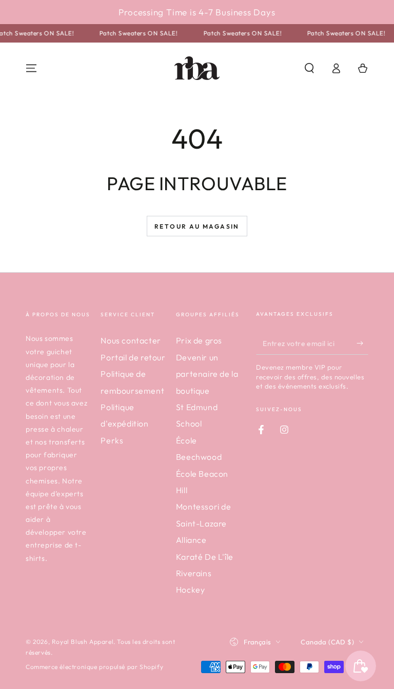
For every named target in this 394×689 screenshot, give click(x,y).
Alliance (191, 540)
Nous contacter (131, 340)
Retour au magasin (197, 226)
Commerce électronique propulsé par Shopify (94, 667)
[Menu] (31, 68)
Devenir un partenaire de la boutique (207, 374)
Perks (112, 440)
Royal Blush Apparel (82, 641)
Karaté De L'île (204, 557)
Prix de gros (199, 340)
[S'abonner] (362, 343)
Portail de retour (133, 357)
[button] (309, 68)
